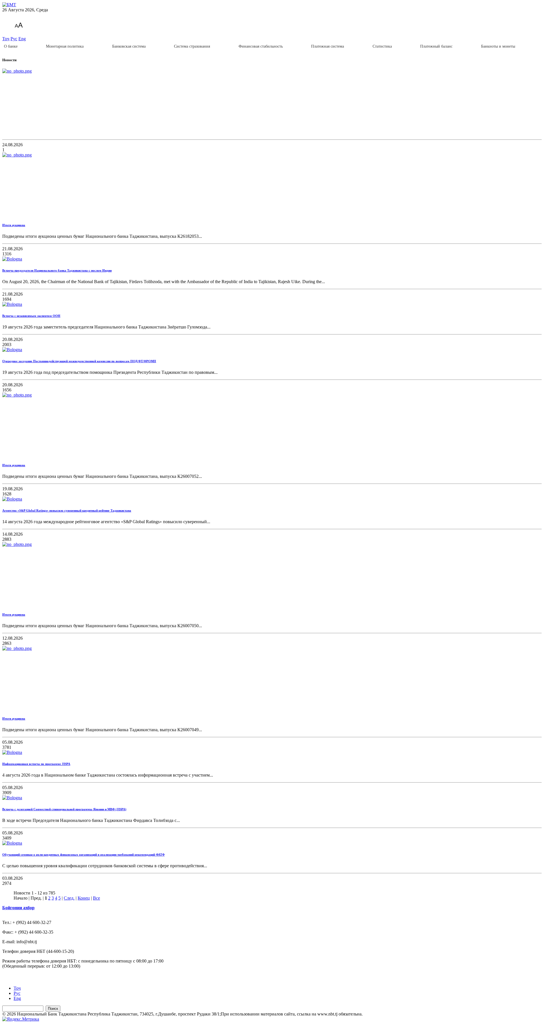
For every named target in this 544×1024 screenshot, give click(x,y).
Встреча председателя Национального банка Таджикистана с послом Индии (57, 270)
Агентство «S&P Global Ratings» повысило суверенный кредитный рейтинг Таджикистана (66, 510)
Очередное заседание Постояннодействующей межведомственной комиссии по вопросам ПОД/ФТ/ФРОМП (79, 361)
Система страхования (192, 46)
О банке (11, 46)
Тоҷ (5, 38)
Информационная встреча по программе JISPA (36, 764)
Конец (84, 898)
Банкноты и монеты (498, 46)
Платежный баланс (436, 46)
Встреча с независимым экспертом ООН (31, 315)
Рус (13, 38)
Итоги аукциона (13, 225)
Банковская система (129, 46)
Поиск (53, 1008)
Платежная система (327, 46)
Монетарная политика (65, 46)
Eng (22, 38)
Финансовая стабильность (261, 46)
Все (96, 898)
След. (69, 898)
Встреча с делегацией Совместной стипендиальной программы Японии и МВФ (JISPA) (64, 809)
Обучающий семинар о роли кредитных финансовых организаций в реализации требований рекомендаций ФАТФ (83, 854)
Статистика (382, 46)
